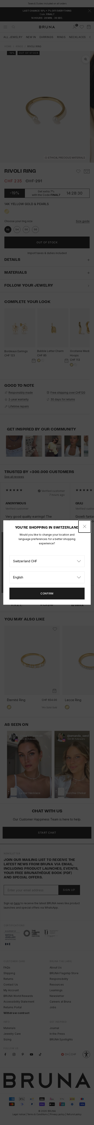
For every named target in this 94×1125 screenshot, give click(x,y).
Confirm (47, 593)
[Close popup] (84, 526)
